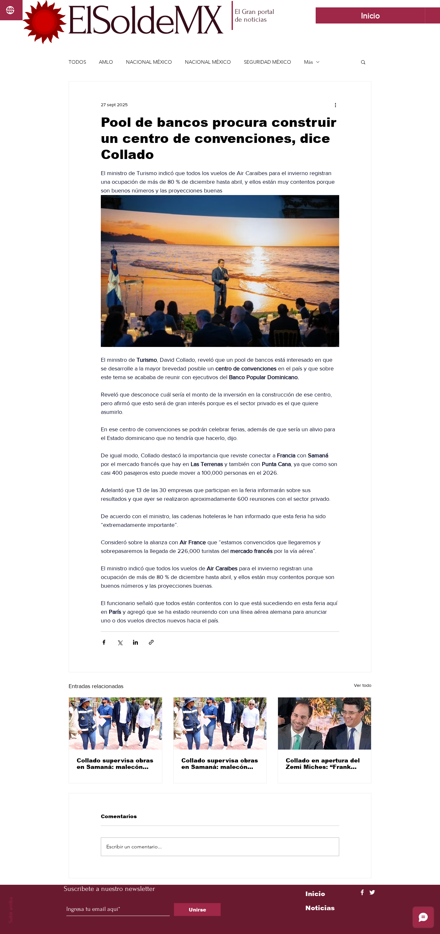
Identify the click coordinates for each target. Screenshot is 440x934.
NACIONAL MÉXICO (149, 62)
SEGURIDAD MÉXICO (267, 62)
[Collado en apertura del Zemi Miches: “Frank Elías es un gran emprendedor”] (324, 723)
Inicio (315, 893)
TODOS (77, 62)
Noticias (320, 907)
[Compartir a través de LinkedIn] (135, 642)
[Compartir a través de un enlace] (151, 642)
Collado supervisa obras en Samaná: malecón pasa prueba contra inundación (115, 763)
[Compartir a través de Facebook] (104, 642)
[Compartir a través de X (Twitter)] (120, 642)
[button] (363, 61)
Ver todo (362, 685)
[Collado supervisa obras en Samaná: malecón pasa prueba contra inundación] (115, 723)
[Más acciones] (335, 104)
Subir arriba (10, 910)
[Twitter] (372, 892)
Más (308, 62)
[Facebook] (362, 892)
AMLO (106, 62)
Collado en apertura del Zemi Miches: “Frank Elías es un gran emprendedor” (323, 763)
